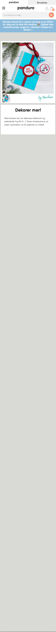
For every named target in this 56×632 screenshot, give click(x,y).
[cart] (52, 8)
